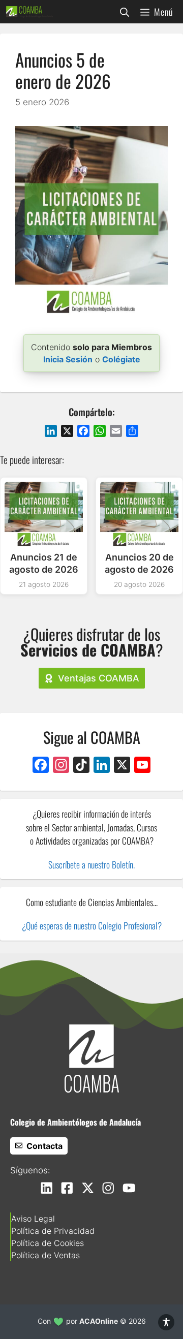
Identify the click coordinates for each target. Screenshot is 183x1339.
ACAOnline (98, 1321)
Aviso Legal (33, 1218)
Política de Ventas (45, 1255)
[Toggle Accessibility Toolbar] (166, 1322)
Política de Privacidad (53, 1231)
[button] (124, 11)
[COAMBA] (29, 11)
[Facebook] (40, 766)
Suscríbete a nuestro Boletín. (91, 864)
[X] (122, 766)
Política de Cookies (47, 1243)
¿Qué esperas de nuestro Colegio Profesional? (92, 925)
